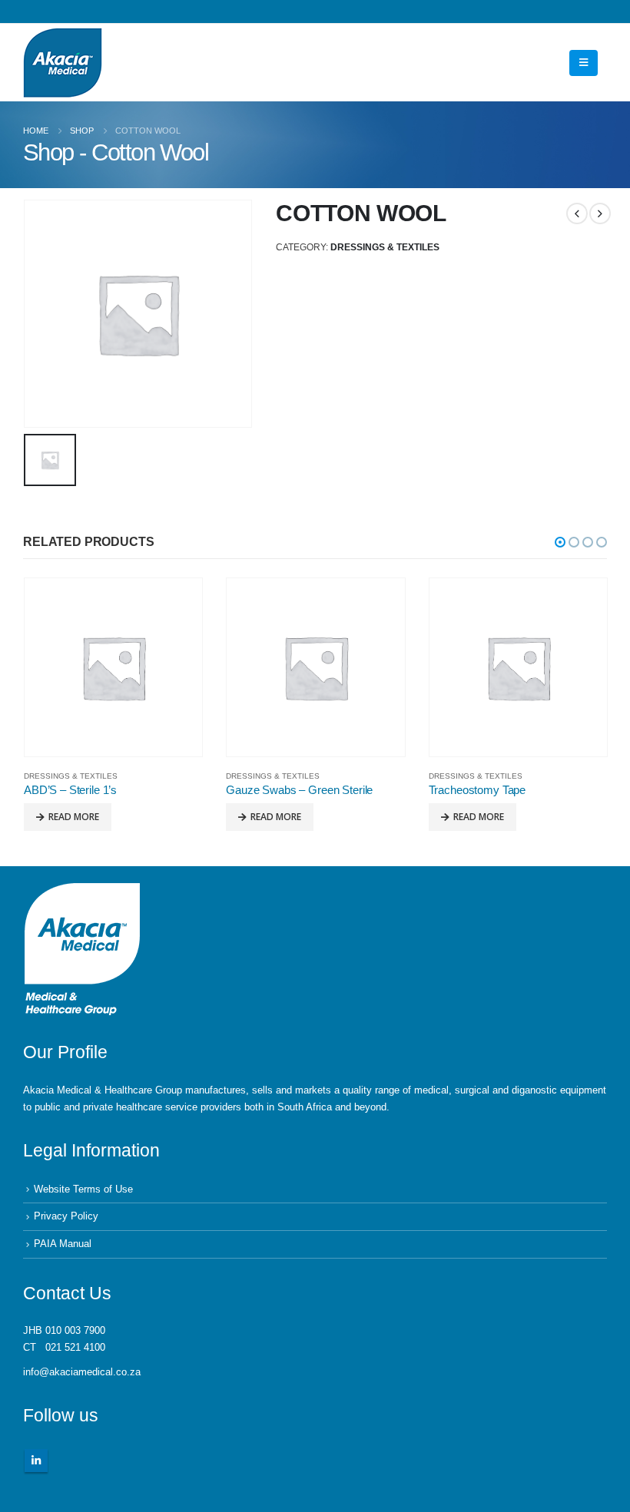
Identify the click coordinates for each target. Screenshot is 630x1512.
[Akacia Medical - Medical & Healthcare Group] (62, 63)
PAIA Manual (62, 1244)
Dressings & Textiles (384, 247)
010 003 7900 (75, 1330)
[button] (560, 542)
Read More (73, 816)
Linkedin (36, 1460)
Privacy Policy (66, 1216)
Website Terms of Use (83, 1189)
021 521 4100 (75, 1347)
